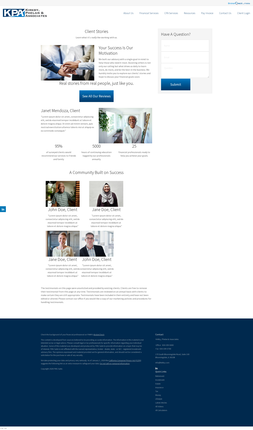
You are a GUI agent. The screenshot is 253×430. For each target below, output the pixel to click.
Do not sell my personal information (115, 363)
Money (158, 395)
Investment (159, 380)
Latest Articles (161, 402)
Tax (156, 391)
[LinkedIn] (156, 368)
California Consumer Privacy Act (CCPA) (125, 360)
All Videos (159, 406)
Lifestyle (158, 399)
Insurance (159, 387)
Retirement (159, 376)
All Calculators (161, 410)
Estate (157, 383)
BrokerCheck (99, 334)
